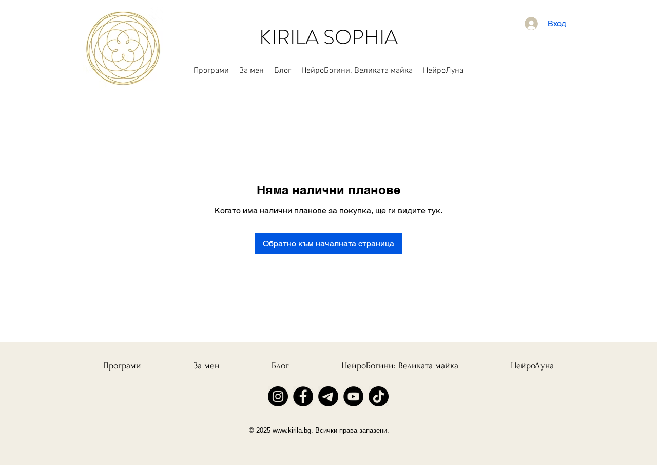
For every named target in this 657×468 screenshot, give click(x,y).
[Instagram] (278, 396)
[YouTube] (353, 396)
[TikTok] (379, 396)
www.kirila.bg (292, 430)
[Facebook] (303, 396)
